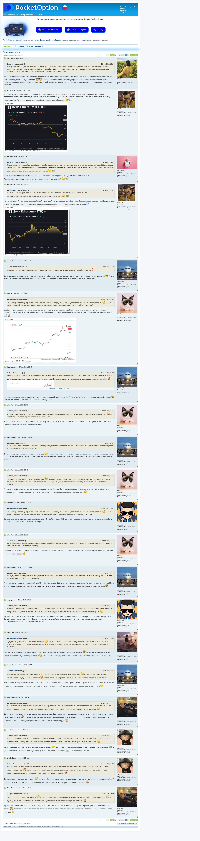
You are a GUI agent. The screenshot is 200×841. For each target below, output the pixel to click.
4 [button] (121, 55)
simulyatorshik (14, 299)
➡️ (39, 46)
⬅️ (29, 46)
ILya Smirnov (14, 793)
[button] (107, 55)
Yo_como (12, 64)
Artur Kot (12, 373)
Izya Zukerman (14, 190)
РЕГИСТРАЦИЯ (78, 30)
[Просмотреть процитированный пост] (25, 64)
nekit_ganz (13, 671)
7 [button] (128, 55)
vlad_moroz (13, 267)
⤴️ (19, 46)
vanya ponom (14, 541)
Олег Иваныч (14, 764)
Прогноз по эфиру (11, 52)
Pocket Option (7, 826)
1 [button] (115, 55)
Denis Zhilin (13, 162)
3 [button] (119, 55)
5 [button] (123, 55)
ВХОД (99, 30)
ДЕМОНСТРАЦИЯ (50, 30)
